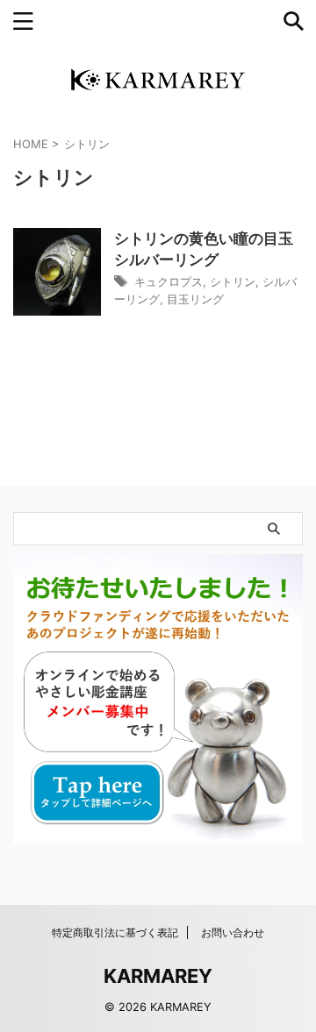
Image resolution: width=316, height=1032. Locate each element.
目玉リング (195, 299)
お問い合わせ (232, 932)
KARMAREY (158, 975)
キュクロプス (168, 281)
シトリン (232, 281)
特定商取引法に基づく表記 (115, 932)
